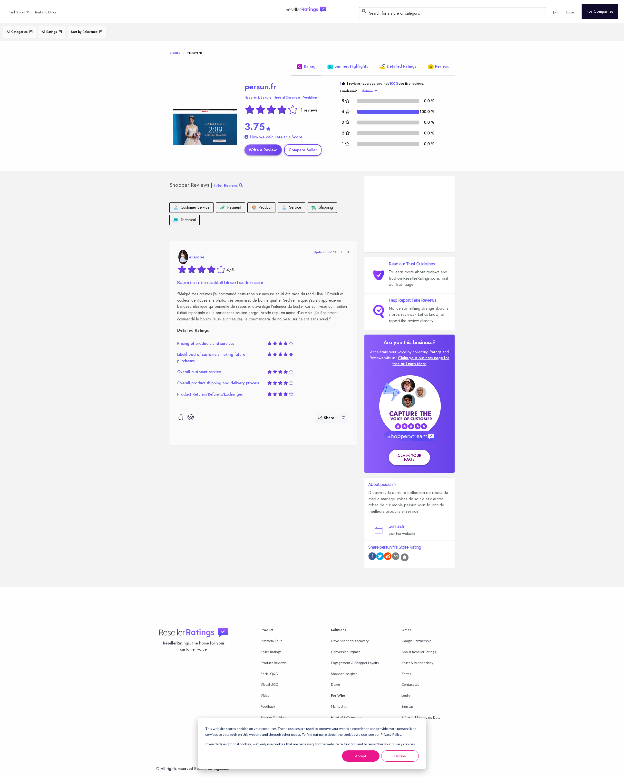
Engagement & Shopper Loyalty (355, 663)
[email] (396, 557)
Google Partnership (416, 641)
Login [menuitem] (570, 12)
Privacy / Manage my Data (420, 717)
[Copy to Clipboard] (405, 557)
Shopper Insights (344, 674)
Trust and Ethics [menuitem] (45, 12)
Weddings (310, 97)
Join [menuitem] (555, 12)
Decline (400, 756)
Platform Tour (271, 641)
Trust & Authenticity (417, 663)
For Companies (599, 11)
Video (265, 695)
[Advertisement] (409, 214)
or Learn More (413, 364)
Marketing (339, 706)
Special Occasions (287, 97)
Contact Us (410, 684)
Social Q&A (269, 674)
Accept (360, 756)
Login (405, 695)
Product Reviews (274, 663)
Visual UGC (269, 684)
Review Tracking (273, 717)
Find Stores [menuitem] (17, 12)
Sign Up (407, 706)
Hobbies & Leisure (258, 97)
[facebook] (372, 557)
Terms (406, 674)
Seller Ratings (271, 652)
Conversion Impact (345, 652)
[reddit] (388, 557)
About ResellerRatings (418, 652)
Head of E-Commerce (347, 717)
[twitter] (380, 557)
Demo (335, 684)
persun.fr (260, 86)
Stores (174, 53)
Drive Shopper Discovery (350, 641)
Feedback (268, 706)
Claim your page (409, 457)
